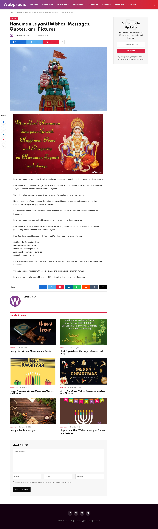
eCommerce (79, 4)
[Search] (153, 4)
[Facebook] (3, 122)
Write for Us (88, 521)
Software (93, 4)
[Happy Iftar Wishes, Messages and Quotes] (33, 332)
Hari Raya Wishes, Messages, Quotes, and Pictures (81, 352)
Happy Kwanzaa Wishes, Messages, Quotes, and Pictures (32, 392)
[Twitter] (3, 128)
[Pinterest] (3, 139)
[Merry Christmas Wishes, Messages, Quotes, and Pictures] (83, 371)
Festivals (14, 18)
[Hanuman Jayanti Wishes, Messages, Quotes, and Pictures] (58, 79)
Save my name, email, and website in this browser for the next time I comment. (44, 482)
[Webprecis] (14, 5)
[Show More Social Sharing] (62, 42)
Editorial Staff (21, 35)
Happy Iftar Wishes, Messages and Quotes (31, 351)
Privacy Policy (131, 59)
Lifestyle (119, 4)
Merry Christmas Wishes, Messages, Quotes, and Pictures (82, 392)
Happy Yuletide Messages (23, 430)
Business (34, 4)
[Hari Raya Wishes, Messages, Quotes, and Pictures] (83, 332)
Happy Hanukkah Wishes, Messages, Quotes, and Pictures (83, 431)
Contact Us (96, 521)
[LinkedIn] (3, 133)
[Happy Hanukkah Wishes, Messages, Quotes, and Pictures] (83, 411)
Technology (63, 4)
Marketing (47, 4)
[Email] (3, 145)
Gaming (132, 4)
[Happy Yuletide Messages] (33, 411)
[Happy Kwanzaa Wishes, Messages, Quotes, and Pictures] (33, 371)
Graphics (106, 4)
